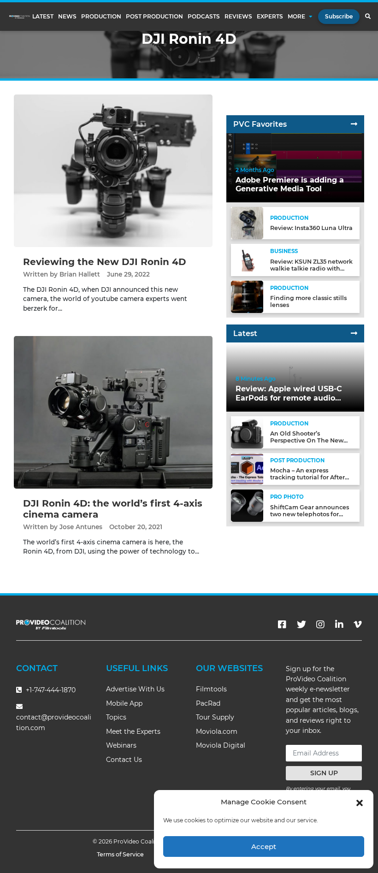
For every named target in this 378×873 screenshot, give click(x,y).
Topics (116, 717)
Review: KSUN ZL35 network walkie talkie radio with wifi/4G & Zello (311, 268)
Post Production (154, 16)
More (296, 16)
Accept (263, 846)
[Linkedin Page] (339, 624)
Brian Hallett (79, 274)
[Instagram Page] (320, 624)
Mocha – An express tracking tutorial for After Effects (307, 477)
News (67, 16)
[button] (359, 802)
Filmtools (211, 689)
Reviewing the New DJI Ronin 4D (104, 261)
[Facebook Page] (282, 624)
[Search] (367, 16)
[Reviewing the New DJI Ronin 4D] (113, 170)
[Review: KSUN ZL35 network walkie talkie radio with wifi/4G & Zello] (247, 260)
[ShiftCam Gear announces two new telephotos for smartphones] (247, 505)
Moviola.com (216, 731)
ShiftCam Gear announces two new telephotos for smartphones (309, 514)
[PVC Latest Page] (354, 333)
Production (101, 16)
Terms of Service (120, 854)
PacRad (208, 703)
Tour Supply (215, 717)
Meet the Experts (133, 731)
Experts (270, 16)
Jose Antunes (80, 527)
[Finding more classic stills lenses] (247, 296)
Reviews (238, 16)
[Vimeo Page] (358, 624)
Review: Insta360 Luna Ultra (311, 227)
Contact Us (124, 759)
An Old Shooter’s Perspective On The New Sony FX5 (306, 440)
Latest (42, 16)
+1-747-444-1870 (50, 690)
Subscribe (339, 16)
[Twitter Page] (301, 624)
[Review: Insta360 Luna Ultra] (247, 223)
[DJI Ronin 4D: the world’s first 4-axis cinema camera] (113, 412)
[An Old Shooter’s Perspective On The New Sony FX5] (247, 432)
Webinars (121, 745)
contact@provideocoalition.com (53, 722)
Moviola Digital (220, 745)
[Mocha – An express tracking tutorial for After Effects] (247, 469)
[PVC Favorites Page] (354, 124)
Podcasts (204, 16)
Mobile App (124, 703)
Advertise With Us (135, 689)
